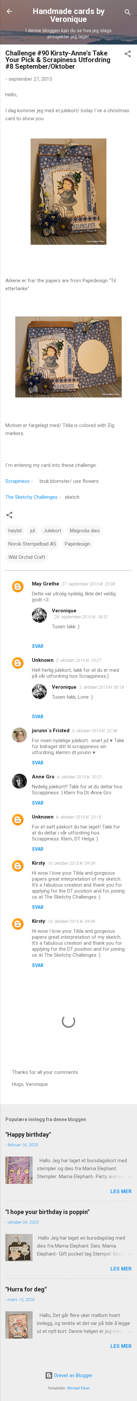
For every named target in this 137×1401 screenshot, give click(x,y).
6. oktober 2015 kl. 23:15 (78, 817)
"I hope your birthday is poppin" (47, 1211)
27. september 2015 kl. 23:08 (88, 583)
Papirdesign (77, 544)
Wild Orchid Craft (26, 557)
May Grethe (45, 584)
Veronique (64, 611)
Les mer (121, 1191)
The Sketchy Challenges (31, 497)
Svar (38, 646)
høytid (15, 531)
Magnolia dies (85, 531)
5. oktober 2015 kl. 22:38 (94, 730)
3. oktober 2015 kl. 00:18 (101, 687)
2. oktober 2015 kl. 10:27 (78, 660)
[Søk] (128, 13)
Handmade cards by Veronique (69, 15)
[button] (128, 55)
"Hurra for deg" (26, 1289)
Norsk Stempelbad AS (32, 544)
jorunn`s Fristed (50, 731)
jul (32, 531)
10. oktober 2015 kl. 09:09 (71, 863)
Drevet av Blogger (72, 1375)
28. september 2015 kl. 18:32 (81, 616)
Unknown (43, 660)
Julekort (52, 531)
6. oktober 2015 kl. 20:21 (79, 776)
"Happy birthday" (28, 1134)
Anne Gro (43, 777)
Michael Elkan (78, 1388)
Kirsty (38, 863)
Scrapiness (17, 481)
